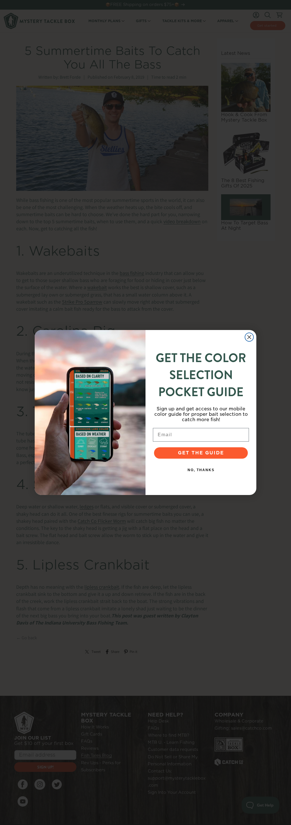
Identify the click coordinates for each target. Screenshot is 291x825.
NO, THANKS (201, 470)
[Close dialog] (249, 337)
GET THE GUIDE (201, 453)
